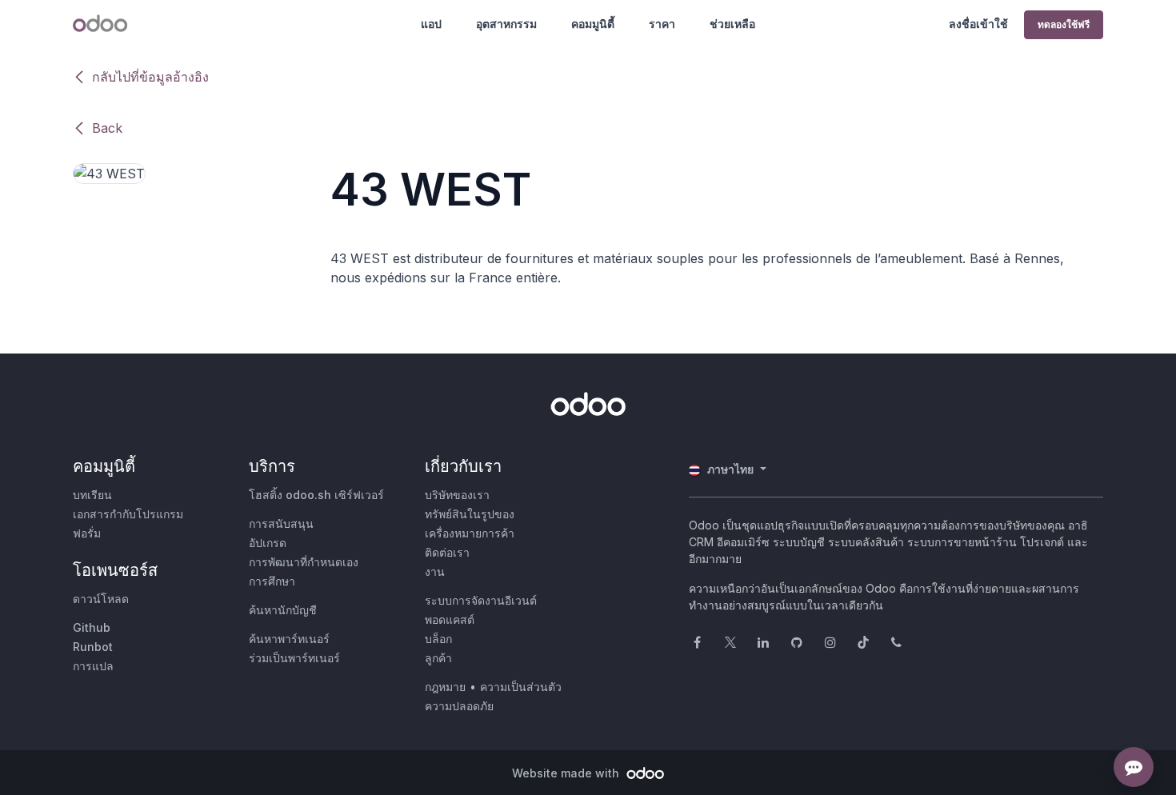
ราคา (662, 23)
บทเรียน (92, 494)
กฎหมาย (445, 686)
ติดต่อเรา (447, 552)
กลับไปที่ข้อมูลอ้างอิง (150, 77)
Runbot (93, 646)
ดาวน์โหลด (101, 598)
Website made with (567, 773)
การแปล (93, 666)
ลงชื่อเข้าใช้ (978, 23)
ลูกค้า (438, 658)
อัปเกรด (267, 542)
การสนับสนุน (281, 523)
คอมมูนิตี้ (592, 23)
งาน (435, 571)
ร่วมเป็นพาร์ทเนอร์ (294, 658)
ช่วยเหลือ (732, 23)
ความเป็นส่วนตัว (521, 686)
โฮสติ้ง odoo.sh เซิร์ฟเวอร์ (316, 494)
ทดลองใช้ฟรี (1064, 24)
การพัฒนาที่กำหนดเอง (303, 562)
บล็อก (438, 638)
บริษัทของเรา (457, 494)
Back (107, 128)
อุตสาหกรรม (506, 23)
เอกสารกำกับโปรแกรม (128, 514)
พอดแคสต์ (449, 619)
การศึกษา (272, 581)
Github (91, 627)
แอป (431, 23)
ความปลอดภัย (459, 706)
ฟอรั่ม (87, 533)
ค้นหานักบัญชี (283, 610)
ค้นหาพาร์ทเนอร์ (289, 638)
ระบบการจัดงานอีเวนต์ (481, 600)
